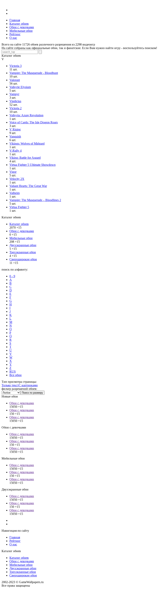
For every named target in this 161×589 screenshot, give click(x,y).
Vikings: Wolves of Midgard (27, 143)
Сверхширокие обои (23, 259)
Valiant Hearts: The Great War (28, 186)
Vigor (12, 171)
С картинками (28, 385)
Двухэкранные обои (22, 245)
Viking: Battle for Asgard (25, 157)
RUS (12, 371)
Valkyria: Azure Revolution (26, 115)
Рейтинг (15, 540)
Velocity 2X (16, 179)
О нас (13, 544)
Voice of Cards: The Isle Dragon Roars (33, 122)
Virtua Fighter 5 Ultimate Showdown (32, 164)
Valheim (14, 193)
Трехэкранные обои (22, 252)
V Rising (15, 129)
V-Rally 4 (15, 150)
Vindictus (15, 101)
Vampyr (14, 94)
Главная (14, 537)
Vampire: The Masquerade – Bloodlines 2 (35, 200)
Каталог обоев (19, 224)
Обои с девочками (21, 231)
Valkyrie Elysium (20, 87)
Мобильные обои (21, 238)
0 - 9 (12, 276)
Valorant (14, 80)
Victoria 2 (15, 108)
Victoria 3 (15, 65)
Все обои (15, 375)
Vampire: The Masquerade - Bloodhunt (33, 73)
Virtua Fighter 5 (19, 207)
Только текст (10, 385)
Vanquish (15, 136)
